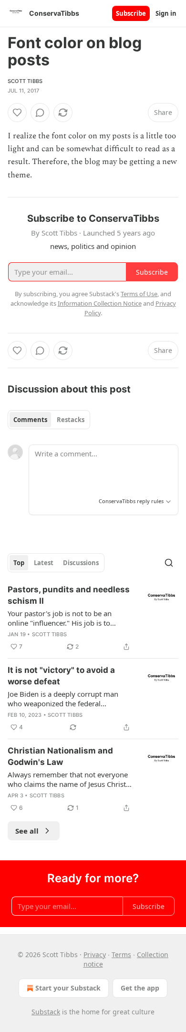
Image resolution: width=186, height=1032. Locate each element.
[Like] (17, 112)
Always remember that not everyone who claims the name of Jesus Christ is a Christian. (68, 779)
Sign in (165, 13)
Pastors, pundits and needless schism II (69, 595)
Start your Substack (68, 987)
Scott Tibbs (25, 81)
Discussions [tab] (81, 562)
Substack (45, 1011)
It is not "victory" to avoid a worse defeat (61, 675)
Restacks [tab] (70, 419)
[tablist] (49, 419)
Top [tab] (18, 562)
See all (27, 831)
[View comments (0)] (40, 112)
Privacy (94, 954)
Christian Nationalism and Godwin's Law (60, 756)
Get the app (140, 987)
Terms (121, 954)
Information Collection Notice (100, 303)
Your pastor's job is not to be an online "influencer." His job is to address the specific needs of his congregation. (61, 618)
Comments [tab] (30, 419)
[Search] (168, 562)
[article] (93, 618)
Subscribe (131, 13)
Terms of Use (139, 293)
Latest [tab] (43, 562)
